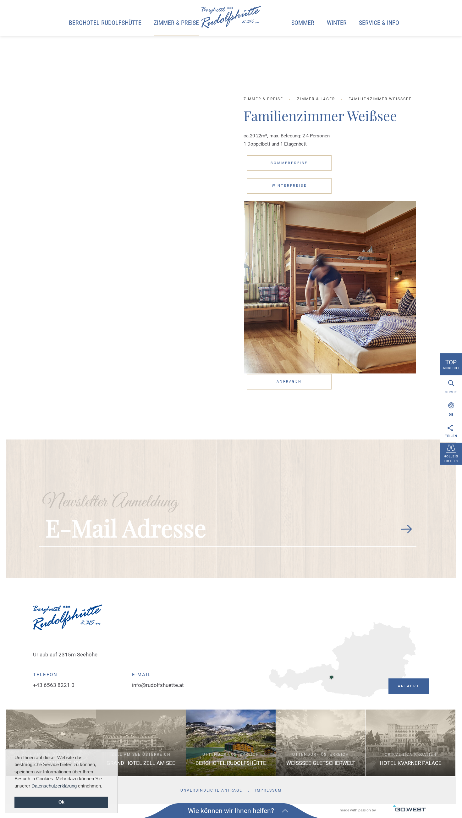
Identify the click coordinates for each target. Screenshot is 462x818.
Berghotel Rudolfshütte (105, 22)
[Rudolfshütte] (231, 17)
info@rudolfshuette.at (158, 685)
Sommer (302, 22)
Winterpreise (289, 186)
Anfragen (289, 381)
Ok (61, 802)
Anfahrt (409, 686)
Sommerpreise (289, 163)
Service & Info (379, 22)
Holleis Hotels (451, 458)
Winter (337, 22)
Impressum (268, 790)
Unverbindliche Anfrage (211, 790)
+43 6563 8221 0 (53, 685)
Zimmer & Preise (176, 22)
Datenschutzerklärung (54, 785)
